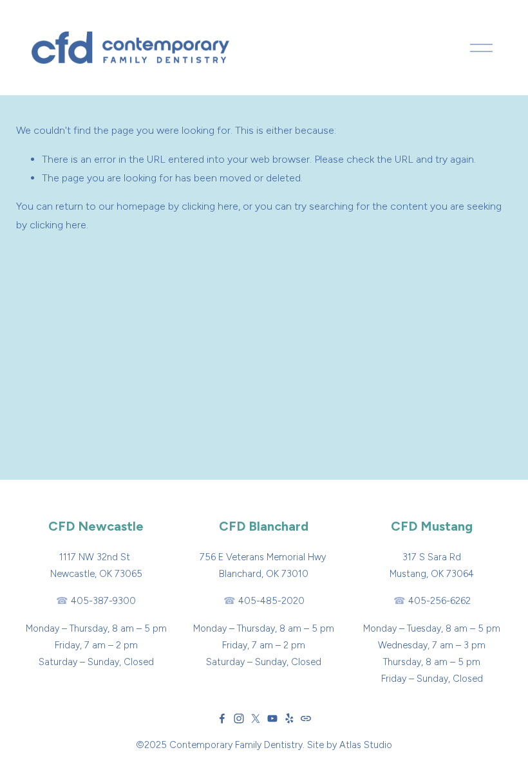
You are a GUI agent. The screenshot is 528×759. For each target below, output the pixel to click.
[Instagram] (239, 718)
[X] (255, 718)
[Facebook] (222, 718)
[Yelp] (289, 718)
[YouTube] (272, 718)
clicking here (210, 206)
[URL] (306, 718)
